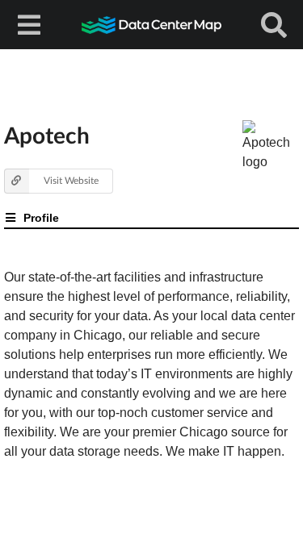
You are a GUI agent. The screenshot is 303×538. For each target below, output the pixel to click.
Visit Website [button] (71, 180)
